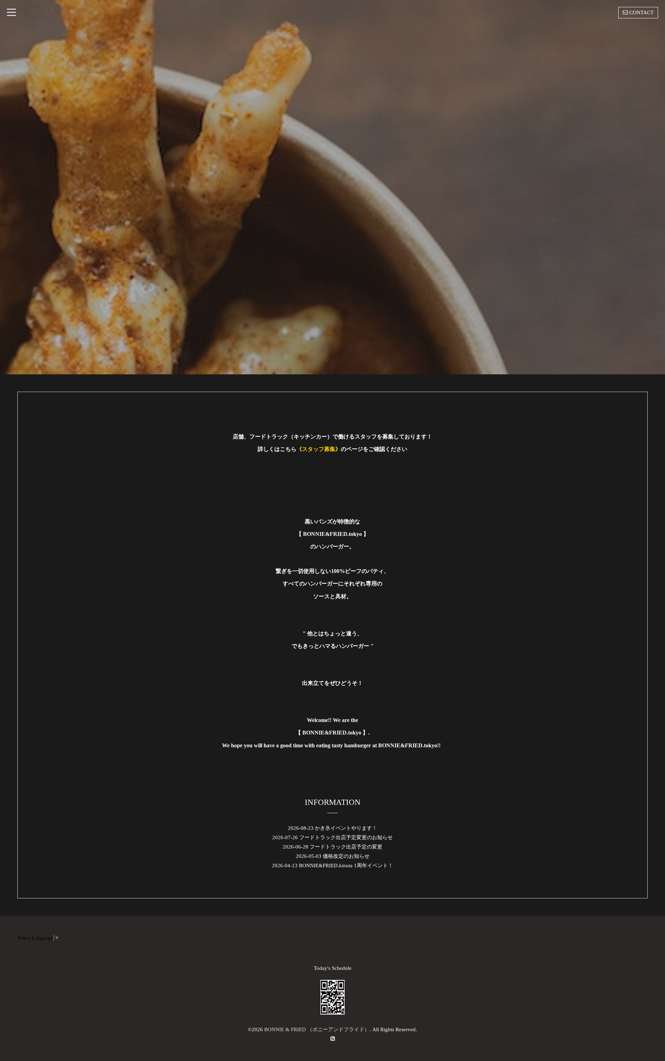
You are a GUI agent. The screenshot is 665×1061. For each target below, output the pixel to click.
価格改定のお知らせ (346, 856)
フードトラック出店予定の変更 (346, 847)
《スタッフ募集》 (318, 449)
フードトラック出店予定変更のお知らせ (346, 837)
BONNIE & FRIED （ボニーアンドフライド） (317, 1029)
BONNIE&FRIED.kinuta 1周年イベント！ (346, 865)
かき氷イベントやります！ (346, 828)
